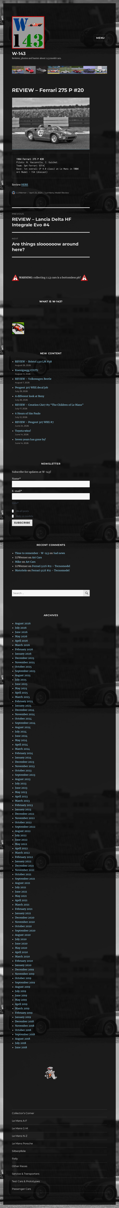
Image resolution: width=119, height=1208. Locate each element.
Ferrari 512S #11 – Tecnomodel (51, 566)
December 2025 (24, 658)
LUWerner (21, 192)
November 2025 (25, 662)
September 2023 (25, 774)
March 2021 (22, 904)
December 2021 (24, 865)
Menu (100, 37)
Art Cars (37, 557)
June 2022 (21, 839)
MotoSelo (21, 570)
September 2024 (25, 722)
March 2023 (22, 800)
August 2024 (23, 727)
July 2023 (20, 783)
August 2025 (23, 675)
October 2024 (23, 718)
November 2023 (25, 766)
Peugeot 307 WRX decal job (31, 387)
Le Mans (49, 192)
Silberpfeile (19, 1151)
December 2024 (24, 709)
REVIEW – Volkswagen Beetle (33, 378)
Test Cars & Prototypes (26, 1181)
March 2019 (22, 1008)
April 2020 (21, 952)
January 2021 (23, 913)
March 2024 (22, 748)
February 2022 (24, 857)
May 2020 (21, 947)
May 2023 (21, 792)
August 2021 (22, 882)
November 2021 (24, 870)
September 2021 (25, 878)
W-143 (19, 53)
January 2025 (23, 705)
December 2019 (24, 969)
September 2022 (25, 826)
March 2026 (22, 645)
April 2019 (21, 1004)
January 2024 (23, 757)
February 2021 (23, 908)
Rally (15, 1158)
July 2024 (20, 731)
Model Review (62, 192)
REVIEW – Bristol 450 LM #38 (33, 361)
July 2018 (20, 1043)
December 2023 (24, 761)
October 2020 (23, 926)
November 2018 (24, 1025)
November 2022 (25, 818)
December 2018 (24, 1021)
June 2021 (21, 891)
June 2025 (21, 683)
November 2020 (25, 921)
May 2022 (21, 844)
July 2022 (20, 835)
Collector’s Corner (23, 1113)
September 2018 (25, 1034)
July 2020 (20, 939)
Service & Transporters (25, 1173)
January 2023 (23, 809)
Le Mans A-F (19, 1120)
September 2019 (25, 982)
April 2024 (21, 744)
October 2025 (23, 666)
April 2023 (21, 796)
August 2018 (22, 1038)
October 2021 (23, 874)
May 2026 (21, 636)
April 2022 (21, 848)
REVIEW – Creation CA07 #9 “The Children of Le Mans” (49, 404)
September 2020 (25, 930)
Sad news (59, 553)
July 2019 (20, 991)
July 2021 (20, 887)
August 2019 (22, 986)
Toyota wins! (23, 430)
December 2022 (24, 813)
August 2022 (23, 831)
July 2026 (21, 627)
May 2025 (21, 688)
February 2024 (24, 753)
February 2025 (24, 701)
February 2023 (24, 805)
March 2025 (22, 696)
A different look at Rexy (29, 396)
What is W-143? (50, 301)
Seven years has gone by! (30, 439)
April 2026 (21, 640)
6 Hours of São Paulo (27, 413)
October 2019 (23, 978)
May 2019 (21, 999)
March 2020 (22, 956)
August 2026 (23, 623)
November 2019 (24, 973)
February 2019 (24, 1012)
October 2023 (23, 770)
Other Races (19, 1166)
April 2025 (21, 692)
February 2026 (24, 649)
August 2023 (22, 779)
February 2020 (24, 960)
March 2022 (22, 852)
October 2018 (23, 1030)
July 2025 (20, 679)
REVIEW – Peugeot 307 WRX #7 (34, 422)
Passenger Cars (21, 1188)
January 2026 (23, 653)
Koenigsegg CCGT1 (26, 370)
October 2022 (23, 822)
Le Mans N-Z (19, 1135)
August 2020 (23, 934)
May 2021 (21, 895)
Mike (18, 561)
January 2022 (23, 861)
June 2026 (21, 632)
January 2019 (23, 1017)
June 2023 (21, 787)
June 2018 (21, 1047)
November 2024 (25, 714)
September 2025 (25, 671)
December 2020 (24, 917)
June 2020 (21, 943)
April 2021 (21, 900)
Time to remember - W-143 (32, 553)
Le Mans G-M (20, 1128)
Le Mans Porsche (22, 1143)
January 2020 (23, 965)
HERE (24, 184)
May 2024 (21, 740)
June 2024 (21, 735)
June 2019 (21, 995)
